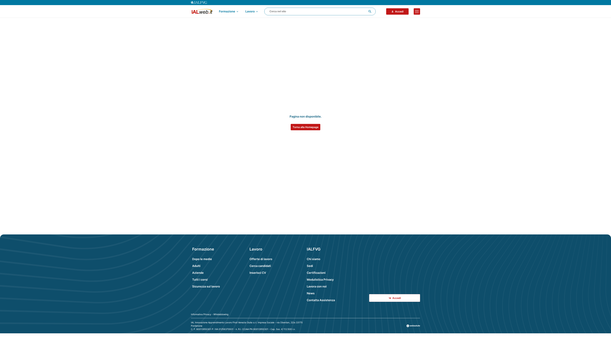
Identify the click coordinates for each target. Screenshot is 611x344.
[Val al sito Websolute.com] (413, 326)
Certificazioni (316, 272)
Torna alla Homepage (305, 127)
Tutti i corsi (200, 279)
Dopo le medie (202, 259)
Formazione (227, 11)
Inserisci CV (257, 272)
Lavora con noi (317, 286)
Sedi (310, 266)
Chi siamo (313, 259)
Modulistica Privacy (320, 279)
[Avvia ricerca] (370, 11)
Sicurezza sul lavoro (206, 286)
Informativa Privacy (201, 314)
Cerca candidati (260, 266)
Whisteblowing (220, 314)
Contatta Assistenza (321, 300)
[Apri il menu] (417, 11)
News (311, 293)
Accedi (399, 11)
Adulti (196, 266)
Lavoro (250, 11)
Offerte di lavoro (260, 259)
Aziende (198, 272)
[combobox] (320, 11)
